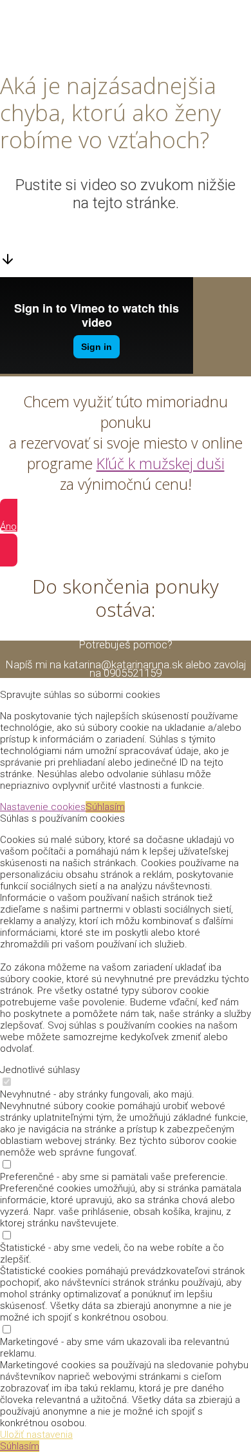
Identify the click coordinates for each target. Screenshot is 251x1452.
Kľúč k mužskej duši (161, 463)
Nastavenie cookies (43, 807)
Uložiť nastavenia (36, 1434)
